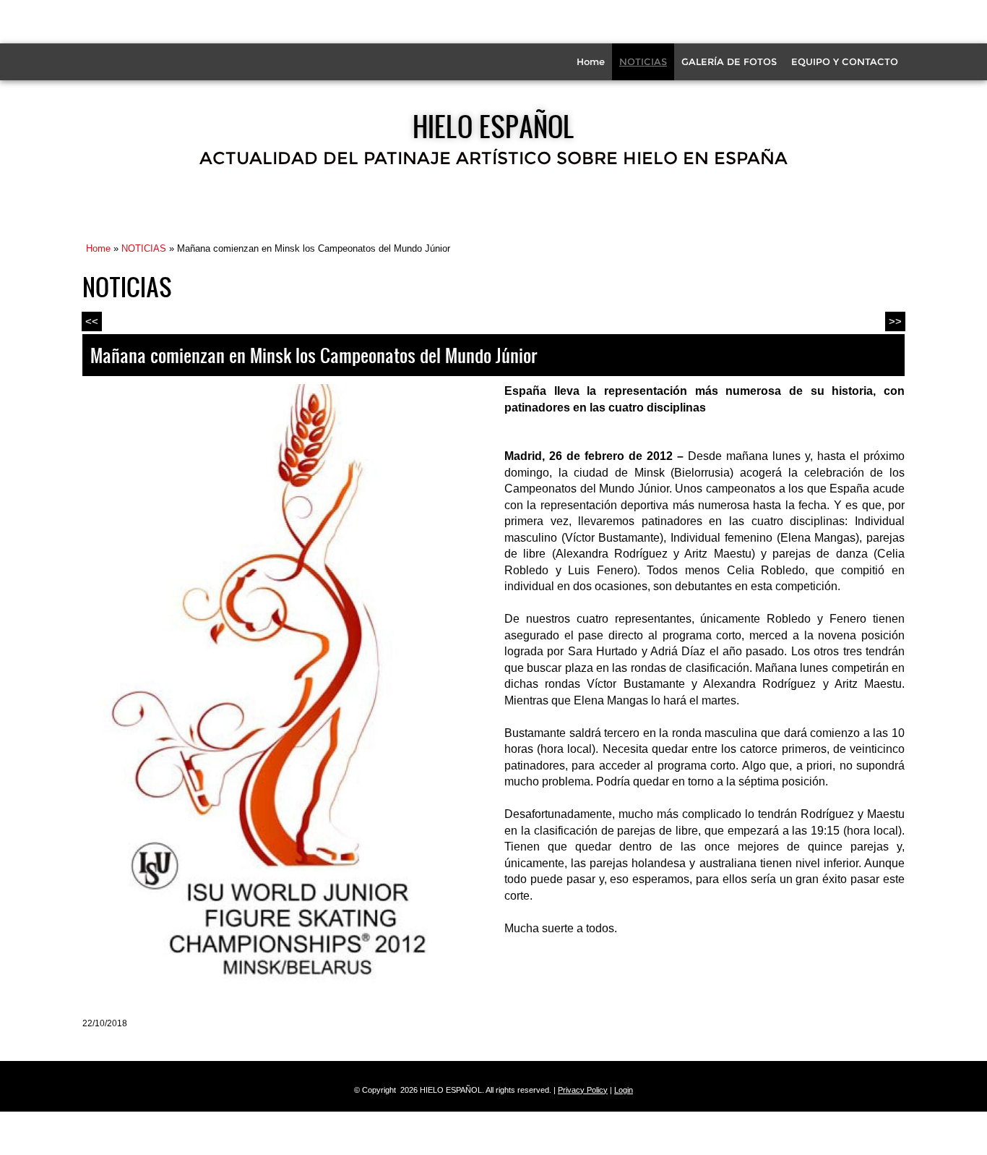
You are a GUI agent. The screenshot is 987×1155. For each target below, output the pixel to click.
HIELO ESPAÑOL (493, 126)
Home (591, 61)
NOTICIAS (643, 61)
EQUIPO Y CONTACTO (844, 61)
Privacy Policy (583, 1090)
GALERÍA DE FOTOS (729, 61)
